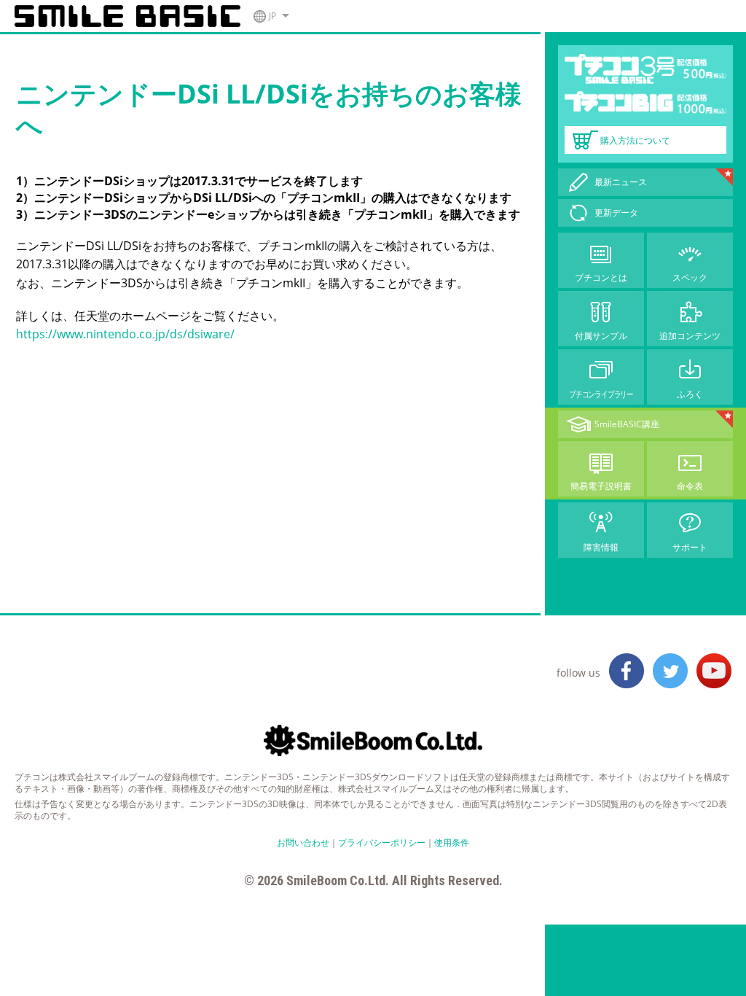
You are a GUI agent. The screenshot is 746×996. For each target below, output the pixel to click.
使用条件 (451, 842)
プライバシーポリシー (381, 842)
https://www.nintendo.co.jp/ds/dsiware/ (125, 334)
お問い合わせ (303, 842)
